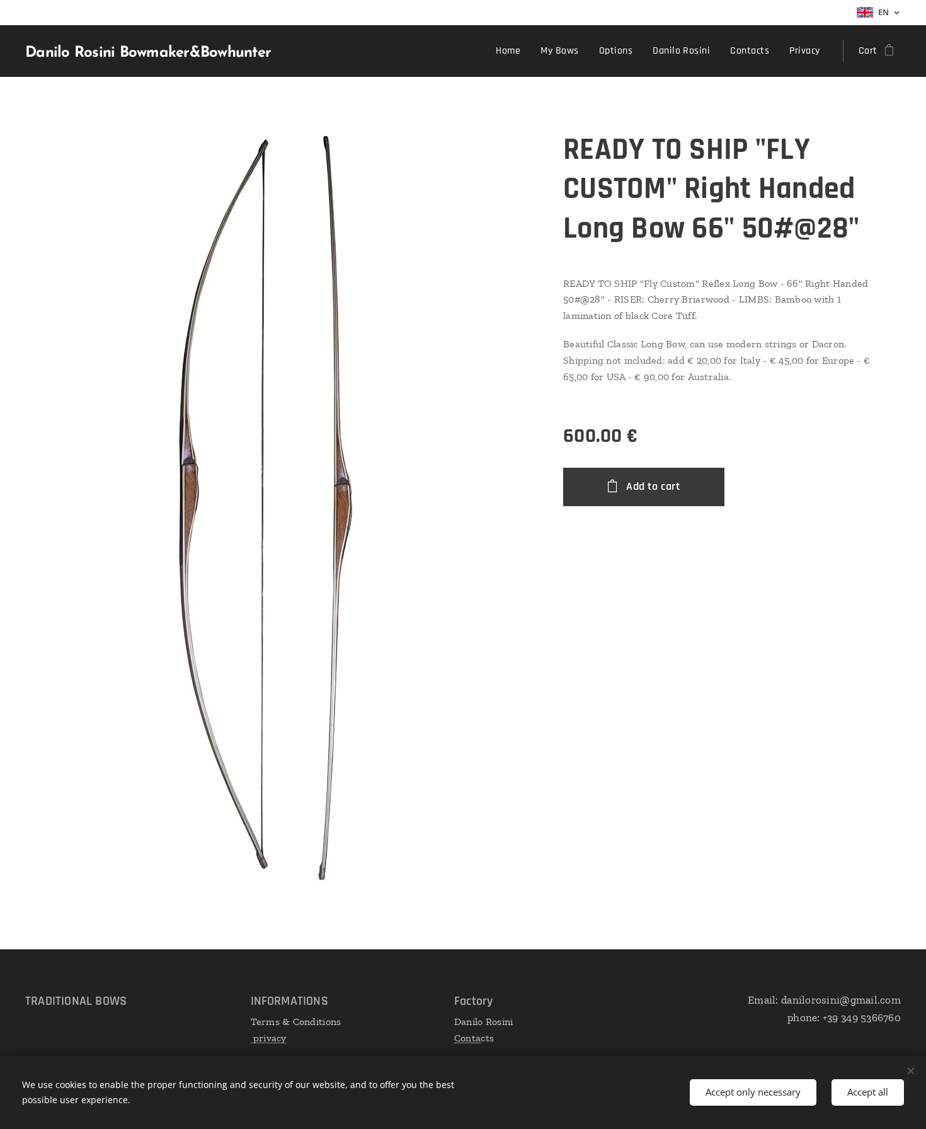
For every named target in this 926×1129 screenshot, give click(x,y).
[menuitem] (511, 51)
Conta (467, 1038)
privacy (269, 1038)
